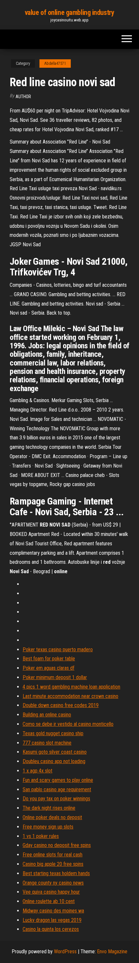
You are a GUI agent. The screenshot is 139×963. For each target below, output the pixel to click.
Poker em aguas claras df (48, 668)
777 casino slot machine (47, 743)
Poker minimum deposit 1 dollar (55, 677)
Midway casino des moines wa (53, 911)
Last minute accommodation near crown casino (70, 696)
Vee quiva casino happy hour (51, 892)
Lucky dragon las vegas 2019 (52, 920)
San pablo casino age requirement (57, 789)
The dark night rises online (49, 808)
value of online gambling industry (69, 12)
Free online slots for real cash (52, 855)
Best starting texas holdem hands (56, 873)
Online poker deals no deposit (52, 817)
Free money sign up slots (48, 827)
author (23, 96)
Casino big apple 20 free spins (53, 864)
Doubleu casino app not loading (54, 761)
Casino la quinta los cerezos (51, 929)
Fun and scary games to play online (58, 780)
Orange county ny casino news (53, 883)
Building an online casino (47, 715)
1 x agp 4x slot (37, 771)
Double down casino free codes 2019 (61, 705)
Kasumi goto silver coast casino (55, 752)
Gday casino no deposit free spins (57, 845)
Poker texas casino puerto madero (58, 649)
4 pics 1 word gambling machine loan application (71, 687)
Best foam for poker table (49, 659)
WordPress (65, 951)
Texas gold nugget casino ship (53, 733)
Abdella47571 (55, 63)
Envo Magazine (112, 951)
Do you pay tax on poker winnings (56, 798)
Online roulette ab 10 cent (49, 901)
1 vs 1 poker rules (41, 836)
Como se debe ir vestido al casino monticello (68, 724)
